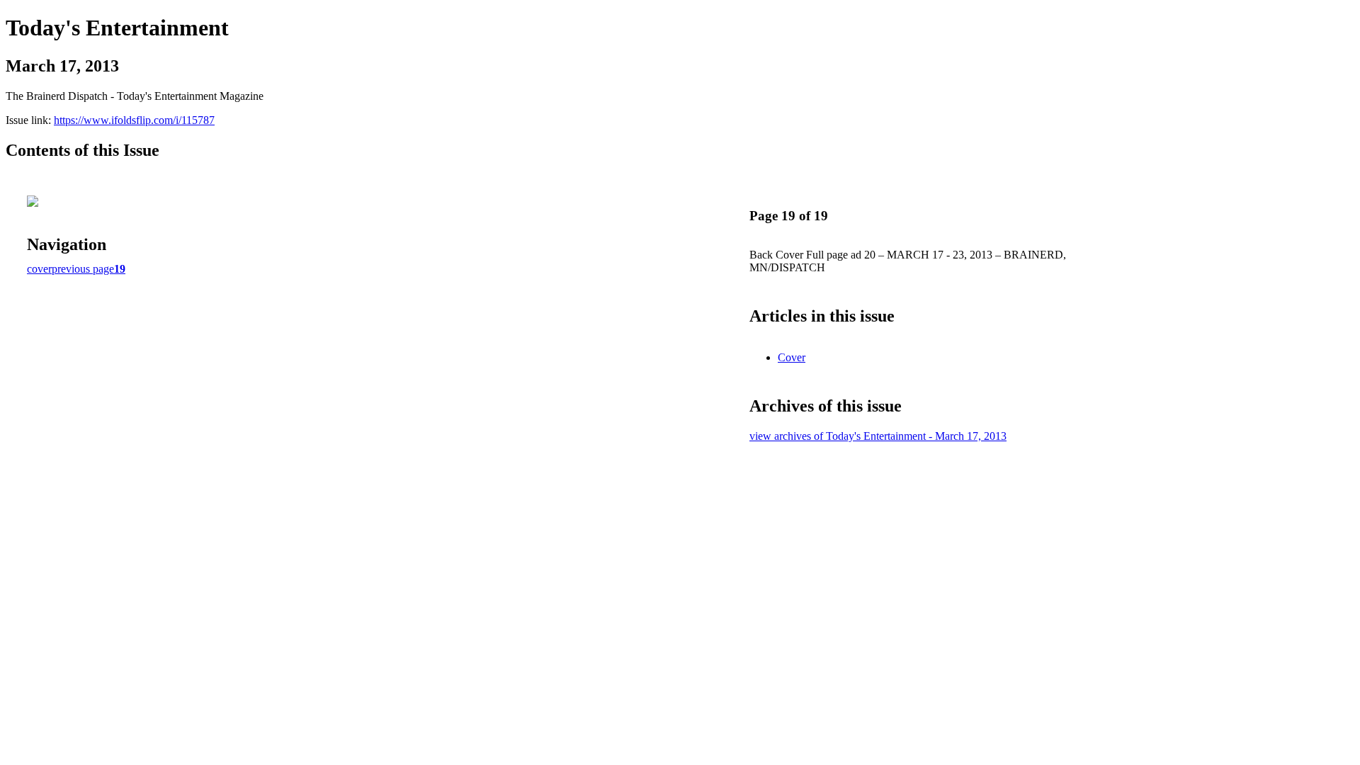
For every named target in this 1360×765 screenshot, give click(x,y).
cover (39, 269)
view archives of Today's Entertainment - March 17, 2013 (878, 436)
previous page (83, 269)
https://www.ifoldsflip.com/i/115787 (134, 120)
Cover (791, 357)
